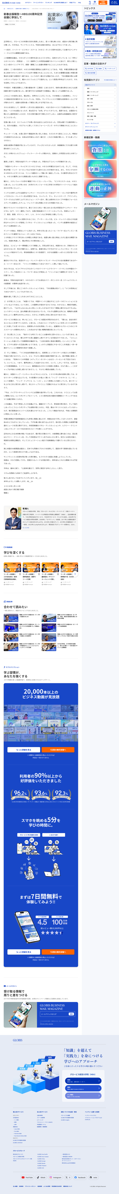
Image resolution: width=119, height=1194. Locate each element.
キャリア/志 (90, 119)
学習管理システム (41, 1124)
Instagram (57, 1177)
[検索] (90, 3)
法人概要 (15, 1186)
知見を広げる (10, 8)
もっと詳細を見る (23, 749)
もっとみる (26, 528)
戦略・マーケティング (92, 92)
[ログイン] (95, 3)
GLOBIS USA (40, 1168)
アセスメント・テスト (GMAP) (44, 1122)
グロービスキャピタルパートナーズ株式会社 (22, 1159)
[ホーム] (4, 8)
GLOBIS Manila (41, 1163)
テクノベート (90, 112)
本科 (76, 1081)
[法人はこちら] (114, 2)
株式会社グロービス (18, 1154)
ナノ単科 (73, 1096)
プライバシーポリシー (30, 1186)
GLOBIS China (41, 1159)
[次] (75, 574)
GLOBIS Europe (41, 1161)
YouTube (29, 1177)
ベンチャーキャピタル (90, 1115)
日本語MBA (16, 1117)
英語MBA (15, 1127)
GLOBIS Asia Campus (43, 1156)
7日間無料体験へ (103, 2)
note (95, 1177)
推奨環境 (40, 1186)
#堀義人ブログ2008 (10, 24)
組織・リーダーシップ (92, 95)
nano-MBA (17, 1129)
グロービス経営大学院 (92, 109)
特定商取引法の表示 (57, 1186)
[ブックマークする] (20, 574)
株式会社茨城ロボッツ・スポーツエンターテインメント (71, 1159)
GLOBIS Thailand (41, 1165)
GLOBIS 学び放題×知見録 (19, 1140)
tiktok (43, 1177)
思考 (88, 88)
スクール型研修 (41, 1117)
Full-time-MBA (18, 1133)
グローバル (90, 102)
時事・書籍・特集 (91, 116)
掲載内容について (67, 1186)
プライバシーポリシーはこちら (46, 1024)
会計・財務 (90, 99)
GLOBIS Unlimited (17, 1142)
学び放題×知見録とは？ (110, 80)
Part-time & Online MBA (20, 1136)
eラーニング (40, 1120)
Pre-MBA (16, 1131)
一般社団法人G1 (66, 1154)
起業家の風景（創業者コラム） (23, 8)
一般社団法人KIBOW (67, 1156)
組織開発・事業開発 (42, 1127)
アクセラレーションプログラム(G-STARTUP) (93, 1118)
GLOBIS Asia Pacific (42, 1154)
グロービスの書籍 (65, 1115)
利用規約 (21, 1186)
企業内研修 (40, 1115)
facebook (81, 1177)
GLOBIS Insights (65, 1120)
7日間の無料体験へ (58, 749)
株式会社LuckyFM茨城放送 (68, 1163)
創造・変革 (90, 106)
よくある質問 (47, 1186)
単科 (75, 1088)
